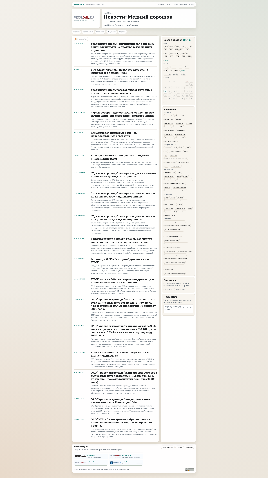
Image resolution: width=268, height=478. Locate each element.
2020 (187, 53)
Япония (185, 176)
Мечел (186, 151)
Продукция (119, 25)
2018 (176, 53)
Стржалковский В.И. (170, 141)
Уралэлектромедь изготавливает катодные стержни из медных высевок (121, 91)
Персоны (76, 32)
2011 (165, 50)
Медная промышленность (172, 247)
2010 (189, 46)
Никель (172, 197)
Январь (166, 67)
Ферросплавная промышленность (174, 262)
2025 (189, 57)
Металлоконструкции (170, 201)
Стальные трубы (180, 208)
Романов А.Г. (180, 119)
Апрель (187, 67)
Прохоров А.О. (168, 123)
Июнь (171, 70)
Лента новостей (167, 447)
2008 (177, 46)
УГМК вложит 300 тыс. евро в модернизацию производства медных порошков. (122, 280)
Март (180, 67)
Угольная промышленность (172, 236)
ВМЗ (174, 162)
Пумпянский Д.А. (178, 127)
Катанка (179, 204)
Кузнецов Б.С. (181, 130)
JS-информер (180, 289)
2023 (177, 57)
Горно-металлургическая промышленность (177, 225)
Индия (179, 176)
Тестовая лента (168, 269)
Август (183, 70)
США (173, 172)
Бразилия (167, 187)
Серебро (166, 215)
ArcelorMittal (173, 155)
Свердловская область (178, 183)
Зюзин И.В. (167, 127)
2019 (182, 53)
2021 (165, 57)
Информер (189, 447)
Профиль (176, 212)
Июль (177, 70)
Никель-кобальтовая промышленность (175, 244)
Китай (179, 172)
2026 (166, 60)
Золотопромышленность (185, 251)
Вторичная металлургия (171, 240)
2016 (165, 53)
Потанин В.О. (180, 116)
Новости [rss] (82, 39)
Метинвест (167, 162)
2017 (171, 53)
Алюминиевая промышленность (173, 233)
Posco (188, 162)
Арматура (180, 197)
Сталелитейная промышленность (174, 266)
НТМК (166, 166)
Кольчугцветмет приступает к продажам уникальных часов (120, 156)
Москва (166, 191)
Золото (172, 204)
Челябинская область (179, 187)
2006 (166, 46)
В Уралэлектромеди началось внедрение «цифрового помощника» (119, 71)
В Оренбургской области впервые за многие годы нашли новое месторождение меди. (121, 240)
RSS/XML (180, 447)
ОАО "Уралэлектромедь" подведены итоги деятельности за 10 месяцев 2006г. (120, 400)
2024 (183, 57)
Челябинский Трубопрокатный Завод (175, 158)
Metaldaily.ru (108, 25)
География (100, 32)
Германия (180, 180)
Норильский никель (175, 151)
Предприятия (88, 32)
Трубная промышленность (172, 229)
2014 (181, 50)
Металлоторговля (169, 251)
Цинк (166, 204)
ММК (175, 147)
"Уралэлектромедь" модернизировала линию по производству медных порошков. (123, 194)
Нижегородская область (179, 191)
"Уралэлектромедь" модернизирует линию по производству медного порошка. (123, 174)
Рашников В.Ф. (168, 119)
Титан (173, 215)
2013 (176, 50)
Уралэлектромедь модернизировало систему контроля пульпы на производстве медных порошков (122, 47)
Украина (167, 172)
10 (165, 91)
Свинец (184, 212)
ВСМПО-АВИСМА (176, 166)
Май (165, 70)
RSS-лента (168, 289)
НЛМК (188, 147)
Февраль (174, 67)
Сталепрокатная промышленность (174, 222)
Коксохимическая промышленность (175, 255)
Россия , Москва (169, 176)
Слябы (190, 208)
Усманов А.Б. (179, 123)
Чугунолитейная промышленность (174, 273)
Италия (166, 183)
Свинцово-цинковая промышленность (175, 258)
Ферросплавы (168, 208)
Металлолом (183, 201)
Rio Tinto (181, 162)
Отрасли (122, 32)
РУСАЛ (181, 147)
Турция (173, 180)
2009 (183, 46)
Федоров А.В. (180, 138)
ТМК (165, 151)
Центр (166, 180)
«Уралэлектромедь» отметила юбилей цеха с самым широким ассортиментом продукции (122, 113)
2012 (170, 50)
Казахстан (189, 180)
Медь (166, 197)
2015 (187, 50)
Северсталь (167, 147)
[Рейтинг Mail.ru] (189, 469)
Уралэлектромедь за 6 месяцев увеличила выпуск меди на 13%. (120, 353)
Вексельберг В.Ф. (180, 134)
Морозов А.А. (168, 134)
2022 (171, 57)
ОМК (165, 155)
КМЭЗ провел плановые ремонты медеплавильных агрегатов (114, 134)
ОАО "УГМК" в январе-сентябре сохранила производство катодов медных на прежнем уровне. (121, 422)
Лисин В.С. (189, 123)
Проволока (167, 212)
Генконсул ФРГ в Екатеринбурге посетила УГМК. (120, 260)
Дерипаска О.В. (169, 116)
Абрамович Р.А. (169, 138)
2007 (172, 46)
